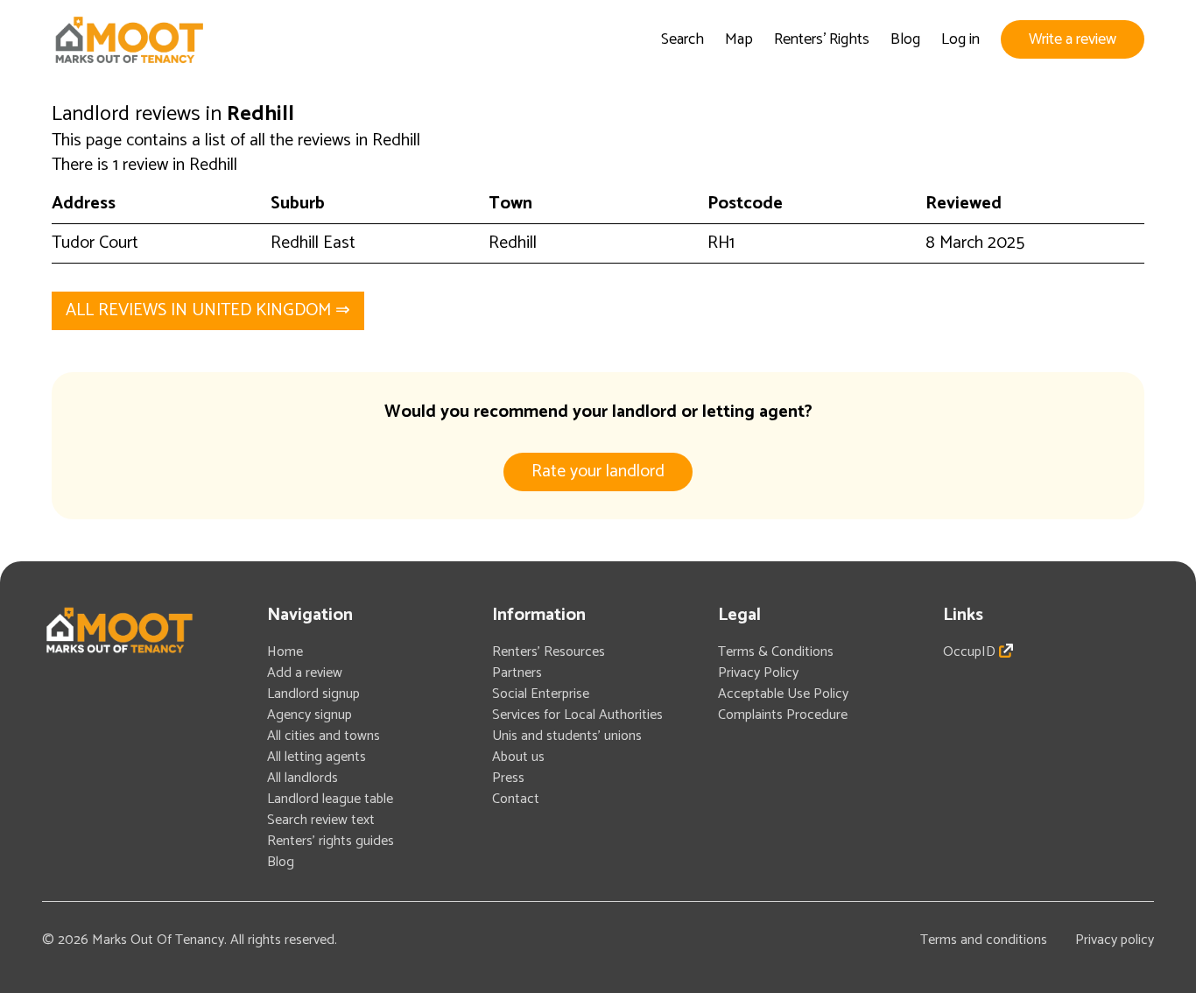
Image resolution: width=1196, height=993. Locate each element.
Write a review (1072, 39)
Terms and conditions (983, 940)
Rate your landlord (598, 471)
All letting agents (316, 757)
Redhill (513, 243)
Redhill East (313, 243)
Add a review (304, 673)
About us (518, 757)
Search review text (321, 820)
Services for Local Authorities (577, 715)
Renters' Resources (548, 652)
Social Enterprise (540, 694)
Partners (517, 673)
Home (285, 652)
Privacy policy (1114, 940)
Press (508, 778)
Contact (515, 799)
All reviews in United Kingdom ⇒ (208, 310)
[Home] (129, 40)
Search (682, 39)
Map (739, 39)
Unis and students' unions (567, 736)
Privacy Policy (758, 673)
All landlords (302, 778)
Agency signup (309, 715)
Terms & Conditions (776, 652)
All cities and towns (323, 736)
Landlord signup (313, 694)
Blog (905, 39)
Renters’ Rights (821, 39)
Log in (960, 39)
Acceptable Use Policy (783, 694)
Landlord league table (330, 799)
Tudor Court (95, 243)
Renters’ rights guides (330, 841)
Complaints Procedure (783, 715)
